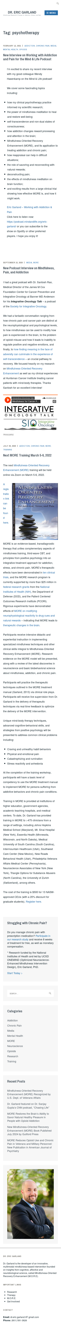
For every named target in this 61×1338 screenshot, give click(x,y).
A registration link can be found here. (6, 503)
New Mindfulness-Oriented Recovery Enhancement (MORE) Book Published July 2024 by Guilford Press (29, 1130)
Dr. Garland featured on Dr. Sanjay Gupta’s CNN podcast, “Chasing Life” (28, 1105)
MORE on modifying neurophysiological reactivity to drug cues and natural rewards (29, 615)
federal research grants (16, 587)
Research (12, 1056)
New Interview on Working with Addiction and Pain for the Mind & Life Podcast (30, 57)
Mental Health (10, 49)
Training (7, 449)
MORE (36, 262)
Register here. (34, 901)
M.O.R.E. (11, 1298)
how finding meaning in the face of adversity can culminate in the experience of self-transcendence (28, 354)
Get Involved (13, 1301)
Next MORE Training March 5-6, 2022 (27, 455)
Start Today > (15, 973)
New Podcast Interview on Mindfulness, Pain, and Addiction (28, 270)
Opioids (23, 49)
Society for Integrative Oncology (28, 306)
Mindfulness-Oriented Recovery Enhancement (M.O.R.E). (29, 1274)
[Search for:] (57, 3)
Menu (53, 12)
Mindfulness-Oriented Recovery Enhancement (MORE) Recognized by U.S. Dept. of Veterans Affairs (29, 1094)
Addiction (30, 45)
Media (53, 45)
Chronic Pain (43, 45)
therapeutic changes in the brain (21, 625)
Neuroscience (15, 1046)
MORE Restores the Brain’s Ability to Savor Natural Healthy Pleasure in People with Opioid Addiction (28, 1117)
